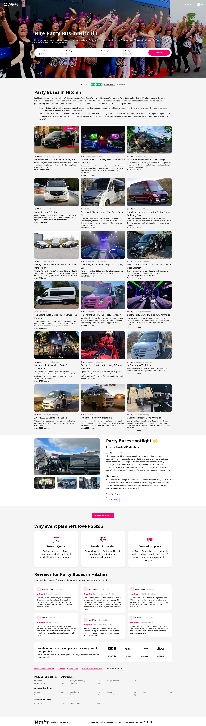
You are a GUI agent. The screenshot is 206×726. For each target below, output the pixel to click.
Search (188, 4)
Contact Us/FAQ (128, 722)
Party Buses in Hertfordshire (92, 669)
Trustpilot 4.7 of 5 (60, 722)
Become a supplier (114, 722)
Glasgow (145, 692)
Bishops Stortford (112, 681)
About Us (94, 722)
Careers (139, 722)
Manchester (74, 692)
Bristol (72, 695)
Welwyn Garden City (77, 681)
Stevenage (38, 681)
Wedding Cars (75, 703)
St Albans (73, 683)
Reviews (102, 722)
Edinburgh (110, 695)
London (37, 692)
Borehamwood (39, 683)
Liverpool (109, 692)
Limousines (38, 703)
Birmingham (38, 695)
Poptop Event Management (44, 669)
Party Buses (73, 669)
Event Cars (61, 669)
